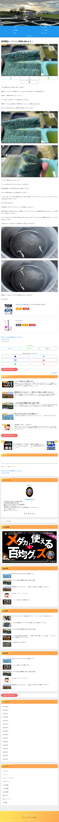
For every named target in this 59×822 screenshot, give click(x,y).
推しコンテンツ (5, 341)
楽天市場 (26, 308)
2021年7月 (5, 738)
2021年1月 (5, 759)
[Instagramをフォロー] (15, 360)
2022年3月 (5, 720)
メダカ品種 (5, 785)
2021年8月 (5, 734)
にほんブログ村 (5, 339)
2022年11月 (5, 706)
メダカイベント (7, 781)
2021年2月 (5, 755)
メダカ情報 (5, 788)
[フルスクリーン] (55, 561)
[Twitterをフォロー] (43, 356)
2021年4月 (5, 748)
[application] (29, 547)
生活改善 (5, 802)
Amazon (19, 308)
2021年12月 (5, 727)
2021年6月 (5, 741)
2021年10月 (5, 731)
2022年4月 (5, 717)
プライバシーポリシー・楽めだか (29, 817)
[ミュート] (52, 561)
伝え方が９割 (18, 320)
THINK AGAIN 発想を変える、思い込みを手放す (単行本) (30, 304)
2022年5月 (5, 713)
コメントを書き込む (29, 461)
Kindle (18, 325)
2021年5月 (5, 745)
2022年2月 (5, 724)
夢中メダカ (5, 795)
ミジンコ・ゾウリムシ (8, 778)
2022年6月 (5, 710)
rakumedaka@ (29, 499)
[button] (56, 521)
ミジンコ (5, 774)
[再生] (4, 561)
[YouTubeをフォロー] (43, 360)
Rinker (21, 306)
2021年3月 (5, 752)
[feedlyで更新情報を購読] (15, 364)
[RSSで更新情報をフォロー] (43, 364)
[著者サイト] (15, 356)
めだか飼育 (5, 792)
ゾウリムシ (5, 771)
